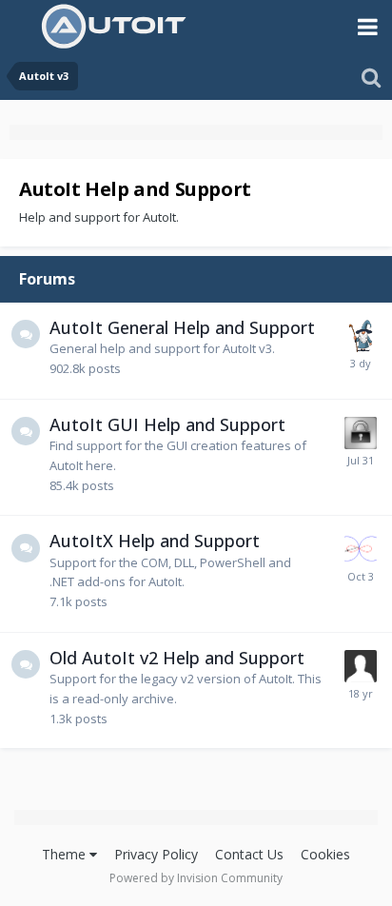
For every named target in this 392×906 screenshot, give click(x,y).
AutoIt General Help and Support (182, 327)
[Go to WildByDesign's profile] (360, 433)
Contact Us (249, 854)
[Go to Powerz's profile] (360, 666)
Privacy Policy (156, 854)
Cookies (325, 854)
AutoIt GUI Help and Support (167, 424)
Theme (65, 854)
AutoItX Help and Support (154, 540)
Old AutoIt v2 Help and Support (176, 657)
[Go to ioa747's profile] (360, 336)
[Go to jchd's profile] (360, 549)
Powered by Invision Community (196, 878)
